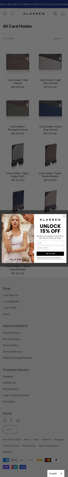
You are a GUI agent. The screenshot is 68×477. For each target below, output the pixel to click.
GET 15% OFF (50, 253)
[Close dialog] (64, 216)
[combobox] (55, 473)
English (53, 473)
